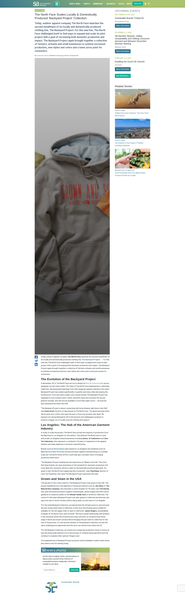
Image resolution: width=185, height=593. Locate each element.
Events (87, 4)
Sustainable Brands (42, 55)
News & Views (75, 4)
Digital (122, 4)
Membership (98, 4)
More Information (122, 26)
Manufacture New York (50, 452)
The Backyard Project (91, 360)
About (129, 4)
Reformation (59, 449)
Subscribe (138, 4)
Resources (111, 4)
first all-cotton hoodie (94, 383)
